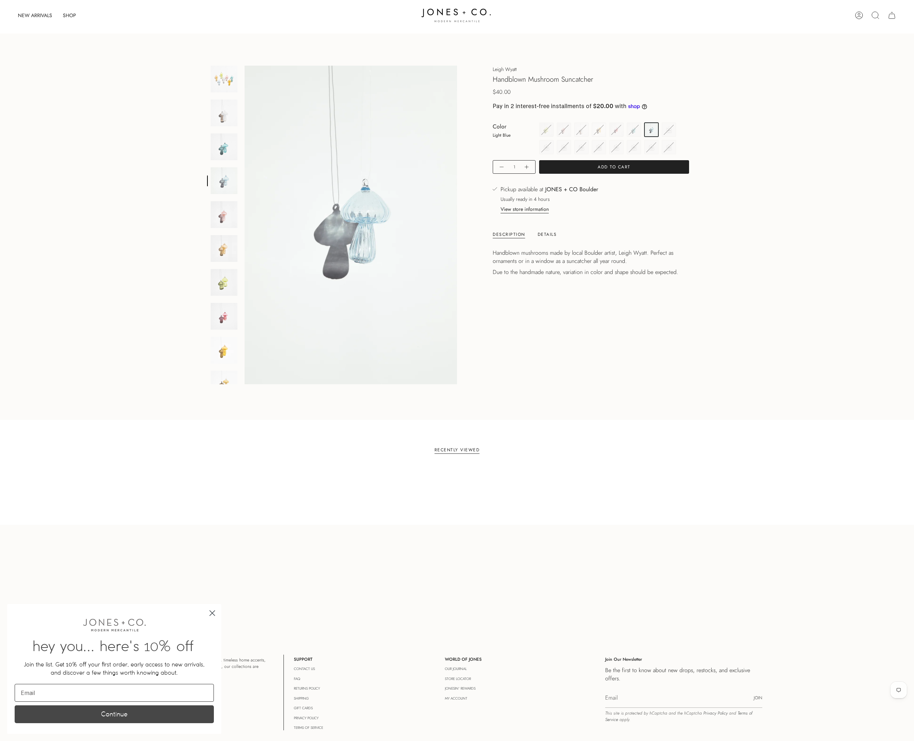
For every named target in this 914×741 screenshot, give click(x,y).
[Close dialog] (212, 613)
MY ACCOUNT (456, 698)
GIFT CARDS (303, 708)
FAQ (297, 678)
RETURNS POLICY (307, 688)
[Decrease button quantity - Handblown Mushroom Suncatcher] (501, 167)
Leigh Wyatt (505, 69)
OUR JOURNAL (456, 668)
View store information (525, 209)
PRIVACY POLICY (306, 718)
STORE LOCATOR (458, 678)
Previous (244, 225)
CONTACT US (304, 668)
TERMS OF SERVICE (308, 727)
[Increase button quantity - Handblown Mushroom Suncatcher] (527, 167)
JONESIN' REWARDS (460, 688)
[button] (69, 15)
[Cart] (892, 15)
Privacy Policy (715, 713)
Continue (114, 714)
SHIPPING (301, 698)
